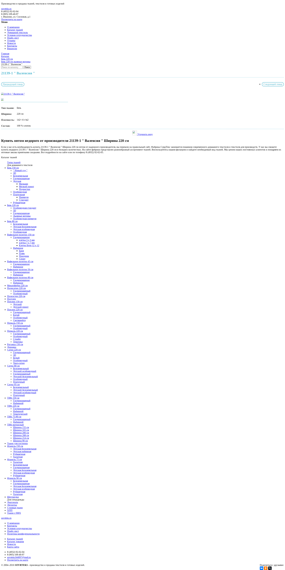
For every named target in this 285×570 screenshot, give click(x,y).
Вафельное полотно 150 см (20, 234)
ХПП (9, 510)
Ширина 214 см (21, 438)
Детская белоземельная (24, 226)
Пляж (22, 253)
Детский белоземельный (25, 376)
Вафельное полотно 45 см (20, 261)
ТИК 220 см (13, 406)
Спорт (22, 258)
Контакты (12, 46)
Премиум (23, 197)
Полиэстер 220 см (16, 296)
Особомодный (20, 293)
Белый (16, 358)
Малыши (23, 184)
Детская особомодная (24, 229)
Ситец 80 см (13, 366)
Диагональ (12, 502)
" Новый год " (20, 170)
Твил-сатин (19, 363)
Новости (11, 43)
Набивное (18, 248)
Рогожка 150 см (15, 344)
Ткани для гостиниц (17, 443)
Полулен (11, 299)
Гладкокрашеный (21, 291)
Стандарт (23, 200)
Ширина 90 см (20, 440)
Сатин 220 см (14, 349)
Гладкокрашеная (21, 178)
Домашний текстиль (17, 32)
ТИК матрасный (15, 424)
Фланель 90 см (14, 478)
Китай (16, 315)
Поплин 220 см (15, 309)
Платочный (19, 382)
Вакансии (12, 48)
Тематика (18, 341)
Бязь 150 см (13, 168)
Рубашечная (19, 202)
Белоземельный (21, 368)
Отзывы (11, 40)
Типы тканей (13, 162)
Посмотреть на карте (11, 19)
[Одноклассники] (265, 568)
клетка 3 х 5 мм (27, 240)
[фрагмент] (2, 100)
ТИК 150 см (13, 398)
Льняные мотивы (22, 216)
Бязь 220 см (13, 205)
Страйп (17, 339)
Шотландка (13, 497)
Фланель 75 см (14, 459)
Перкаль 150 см (15, 323)
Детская (17, 181)
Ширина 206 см (21, 432)
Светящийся (19, 320)
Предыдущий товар (13, 84)
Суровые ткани (15, 507)
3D (14, 173)
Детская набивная (22, 451)
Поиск (27, 67)
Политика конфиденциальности (23, 534)
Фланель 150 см (15, 446)
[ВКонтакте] (261, 568)
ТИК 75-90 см (14, 416)
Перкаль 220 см (15, 331)
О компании (13, 27)
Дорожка (11, 347)
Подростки (24, 189)
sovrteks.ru (6, 8)
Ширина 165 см (21, 430)
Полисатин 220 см (16, 288)
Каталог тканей (15, 30)
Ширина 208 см (21, 435)
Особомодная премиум (24, 218)
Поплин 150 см (15, 301)
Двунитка (12, 505)
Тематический (20, 414)
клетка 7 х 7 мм (27, 242)
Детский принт (20, 307)
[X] (270, 568)
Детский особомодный (24, 371)
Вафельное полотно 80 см (20, 277)
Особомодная (20, 192)
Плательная (19, 194)
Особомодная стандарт (24, 208)
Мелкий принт (26, 186)
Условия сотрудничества (19, 35)
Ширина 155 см (21, 427)
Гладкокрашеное (21, 237)
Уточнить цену (145, 134)
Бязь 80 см (12, 221)
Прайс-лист (13, 38)
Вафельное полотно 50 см (20, 269)
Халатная (18, 457)
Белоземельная (20, 176)
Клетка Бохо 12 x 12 (29, 245)
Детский (17, 304)
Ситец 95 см (13, 384)
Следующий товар (272, 84)
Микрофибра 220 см (17, 285)
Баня (21, 250)
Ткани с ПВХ (14, 513)
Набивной (18, 403)
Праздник (24, 256)
